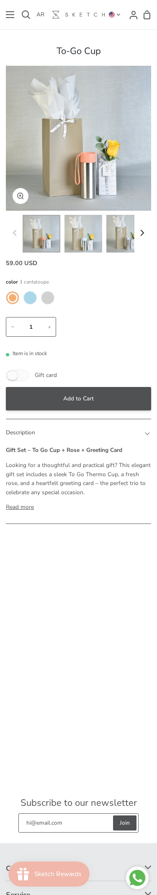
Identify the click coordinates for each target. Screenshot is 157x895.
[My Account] (131, 14)
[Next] (141, 232)
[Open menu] (7, 14)
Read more (20, 507)
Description (20, 432)
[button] (114, 14)
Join (125, 823)
